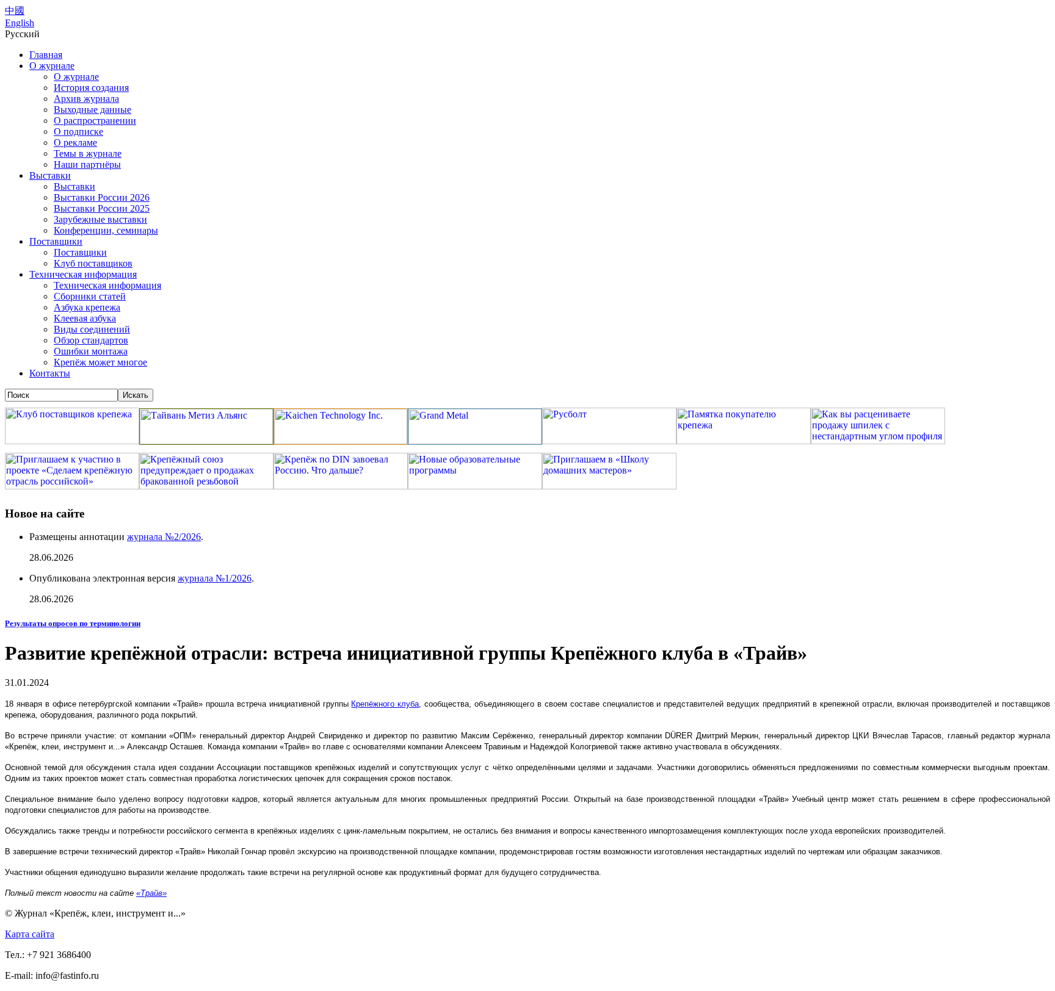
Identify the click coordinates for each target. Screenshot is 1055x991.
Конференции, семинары (106, 230)
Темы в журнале (87, 153)
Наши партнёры (87, 164)
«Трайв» (151, 893)
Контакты (49, 373)
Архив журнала (86, 98)
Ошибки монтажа (91, 351)
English (19, 23)
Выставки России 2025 (102, 208)
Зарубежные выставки (100, 219)
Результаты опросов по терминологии (72, 623)
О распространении (95, 120)
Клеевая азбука (85, 318)
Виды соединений (92, 329)
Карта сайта (29, 934)
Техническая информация (83, 274)
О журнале (51, 65)
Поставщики (55, 241)
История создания (91, 87)
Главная (45, 54)
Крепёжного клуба (385, 703)
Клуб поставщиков (93, 263)
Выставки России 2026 (102, 197)
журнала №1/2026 (215, 578)
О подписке (78, 131)
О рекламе (75, 142)
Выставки (50, 175)
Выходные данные (92, 109)
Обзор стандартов (91, 340)
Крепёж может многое (100, 362)
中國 (14, 10)
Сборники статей (90, 296)
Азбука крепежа (87, 307)
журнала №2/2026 (164, 537)
